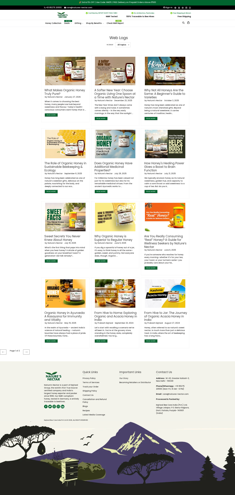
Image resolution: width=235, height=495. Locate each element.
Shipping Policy (90, 391)
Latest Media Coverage (94, 414)
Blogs (85, 406)
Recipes (86, 410)
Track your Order (91, 386)
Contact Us (88, 395)
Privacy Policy (89, 378)
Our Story (123, 378)
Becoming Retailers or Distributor (135, 382)
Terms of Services (91, 382)
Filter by (110, 45)
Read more (51, 115)
